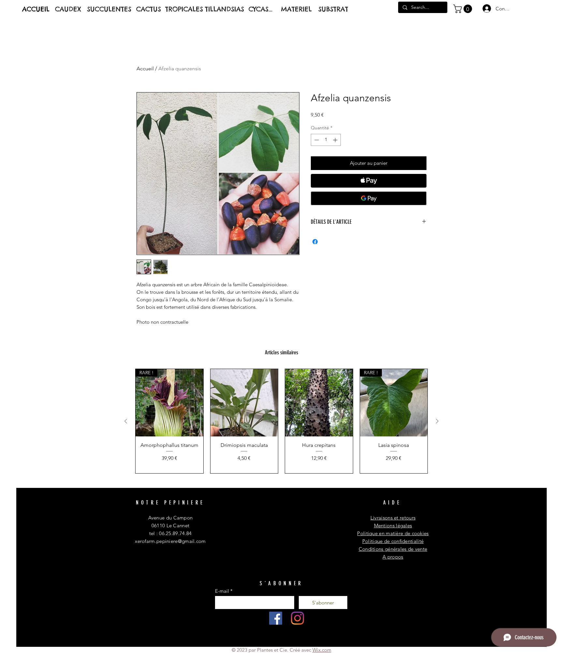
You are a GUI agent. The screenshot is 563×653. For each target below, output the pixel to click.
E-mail (222, 591)
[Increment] (336, 140)
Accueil (145, 68)
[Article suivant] (437, 421)
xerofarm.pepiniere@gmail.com (170, 541)
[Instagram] (297, 618)
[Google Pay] (368, 198)
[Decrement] (316, 140)
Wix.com (321, 650)
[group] (281, 421)
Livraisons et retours (392, 518)
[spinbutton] (326, 140)
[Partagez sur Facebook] (315, 242)
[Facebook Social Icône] (275, 618)
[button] (463, 9)
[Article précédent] (126, 421)
